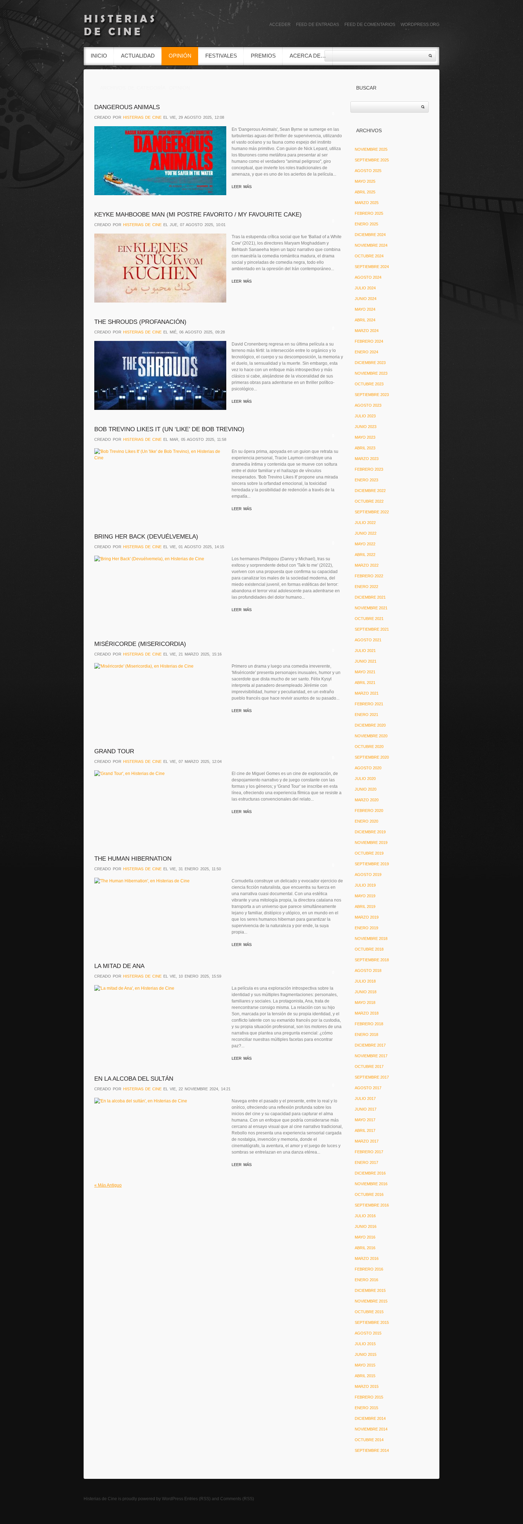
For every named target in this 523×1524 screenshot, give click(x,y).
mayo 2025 (365, 181)
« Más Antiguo (108, 1185)
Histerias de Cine (100, 1498)
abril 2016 (365, 1248)
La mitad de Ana (119, 966)
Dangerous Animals (127, 107)
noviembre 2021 (371, 608)
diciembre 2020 (370, 725)
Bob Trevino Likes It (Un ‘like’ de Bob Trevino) (169, 429)
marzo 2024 (367, 330)
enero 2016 (366, 1280)
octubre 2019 (369, 853)
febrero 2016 (369, 1269)
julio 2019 (365, 885)
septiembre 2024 (372, 266)
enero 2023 (366, 480)
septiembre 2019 (372, 864)
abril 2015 (365, 1376)
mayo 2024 (365, 309)
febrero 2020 (369, 810)
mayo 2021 (365, 672)
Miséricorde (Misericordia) (140, 644)
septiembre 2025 (372, 160)
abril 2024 (365, 320)
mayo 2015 (365, 1365)
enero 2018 (366, 1034)
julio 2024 (365, 288)
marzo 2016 (367, 1258)
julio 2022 (365, 522)
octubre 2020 (369, 746)
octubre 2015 (369, 1312)
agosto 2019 (368, 874)
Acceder (280, 24)
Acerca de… (308, 56)
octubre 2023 (369, 384)
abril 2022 (365, 554)
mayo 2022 (365, 544)
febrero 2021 (369, 704)
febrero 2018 (369, 1024)
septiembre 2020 (372, 757)
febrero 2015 (369, 1397)
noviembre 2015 (371, 1301)
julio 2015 (365, 1344)
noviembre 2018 (371, 938)
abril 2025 (365, 192)
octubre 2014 (369, 1440)
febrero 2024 (369, 341)
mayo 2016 (365, 1237)
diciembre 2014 (370, 1418)
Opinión (180, 56)
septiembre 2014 (372, 1450)
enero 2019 (366, 928)
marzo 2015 (367, 1386)
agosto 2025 (368, 171)
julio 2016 (365, 1216)
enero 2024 (366, 352)
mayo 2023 (365, 437)
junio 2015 (365, 1354)
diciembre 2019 (370, 832)
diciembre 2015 (370, 1290)
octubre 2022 (369, 501)
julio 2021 (365, 650)
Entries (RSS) (197, 1498)
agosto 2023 (368, 405)
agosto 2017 (368, 1088)
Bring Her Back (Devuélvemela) (146, 536)
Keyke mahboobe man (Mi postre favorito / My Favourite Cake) (198, 214)
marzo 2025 (367, 202)
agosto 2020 (368, 768)
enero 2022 (366, 586)
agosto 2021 (368, 640)
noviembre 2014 (371, 1429)
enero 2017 (366, 1162)
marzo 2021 (367, 693)
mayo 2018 (365, 1002)
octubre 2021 (369, 618)
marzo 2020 (367, 800)
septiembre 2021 (372, 629)
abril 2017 (365, 1130)
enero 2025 (366, 224)
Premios (263, 56)
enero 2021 (366, 714)
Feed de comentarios (369, 24)
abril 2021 (365, 682)
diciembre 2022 (370, 490)
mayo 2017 (365, 1120)
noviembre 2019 (371, 842)
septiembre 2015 (372, 1322)
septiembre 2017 (372, 1077)
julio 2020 (365, 778)
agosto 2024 (368, 277)
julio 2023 (365, 416)
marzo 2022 (367, 565)
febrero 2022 (369, 576)
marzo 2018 (367, 1013)
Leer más (242, 187)
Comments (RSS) (237, 1498)
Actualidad (138, 56)
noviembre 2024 (371, 245)
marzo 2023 (367, 458)
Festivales (221, 56)
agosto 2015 (368, 1333)
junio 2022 (365, 533)
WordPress (172, 1498)
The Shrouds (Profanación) (140, 322)
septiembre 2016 (372, 1205)
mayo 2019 (365, 896)
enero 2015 (366, 1408)
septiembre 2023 (372, 394)
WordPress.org (420, 24)
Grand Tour (114, 751)
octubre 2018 (369, 949)
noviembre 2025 (371, 149)
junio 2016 (365, 1226)
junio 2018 (365, 992)
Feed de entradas (317, 24)
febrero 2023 (369, 469)
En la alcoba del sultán (133, 1078)
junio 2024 (365, 298)
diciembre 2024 (370, 234)
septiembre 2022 (372, 512)
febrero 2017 (369, 1152)
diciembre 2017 (370, 1045)
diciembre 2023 (370, 362)
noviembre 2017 (371, 1056)
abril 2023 (365, 448)
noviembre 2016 (371, 1184)
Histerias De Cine (142, 117)
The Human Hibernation (132, 858)
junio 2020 (365, 789)
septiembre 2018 (372, 960)
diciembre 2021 (370, 597)
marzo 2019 (367, 917)
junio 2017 (365, 1109)
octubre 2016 (369, 1194)
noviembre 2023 (371, 373)
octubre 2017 (369, 1066)
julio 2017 (365, 1098)
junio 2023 (365, 426)
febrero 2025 (369, 213)
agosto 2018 (368, 970)
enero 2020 (366, 821)
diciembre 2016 (370, 1173)
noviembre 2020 (371, 736)
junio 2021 (365, 661)
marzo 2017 (367, 1141)
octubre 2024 (369, 256)
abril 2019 (365, 906)
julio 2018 (365, 981)
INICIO (99, 56)
